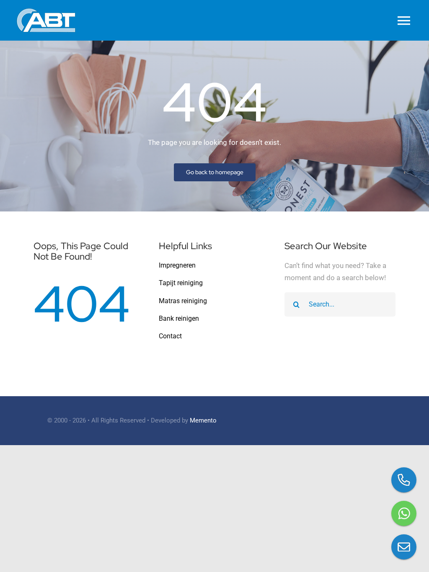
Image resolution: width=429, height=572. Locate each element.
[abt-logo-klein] (46, 12)
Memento (203, 420)
